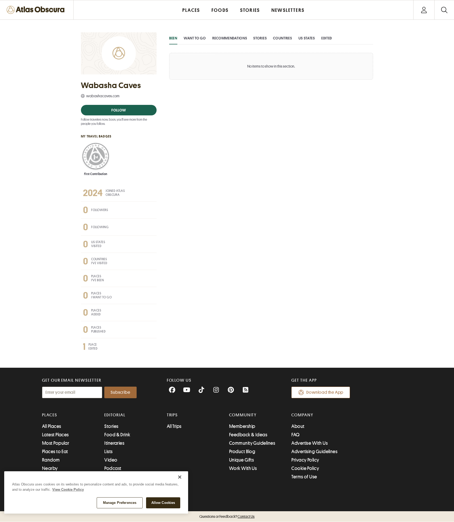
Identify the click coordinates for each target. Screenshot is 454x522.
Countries (282, 38)
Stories (260, 38)
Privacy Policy (305, 460)
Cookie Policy (305, 468)
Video (110, 460)
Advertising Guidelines (314, 451)
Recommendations (229, 38)
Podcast (112, 468)
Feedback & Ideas (248, 435)
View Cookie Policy (68, 490)
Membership (242, 426)
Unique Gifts (241, 460)
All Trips (174, 426)
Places (49, 415)
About (297, 426)
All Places (51, 426)
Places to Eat (55, 451)
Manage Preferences (119, 503)
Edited (326, 38)
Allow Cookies (163, 503)
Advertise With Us (309, 443)
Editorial (114, 415)
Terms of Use (304, 477)
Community (243, 415)
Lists (108, 451)
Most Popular (55, 443)
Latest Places (55, 435)
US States (306, 38)
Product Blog (242, 451)
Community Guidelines (252, 443)
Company (302, 415)
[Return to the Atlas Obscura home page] (37, 10)
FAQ (295, 435)
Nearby (50, 468)
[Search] (444, 10)
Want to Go (195, 38)
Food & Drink (117, 435)
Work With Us (243, 468)
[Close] (179, 477)
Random (51, 460)
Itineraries (114, 443)
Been (173, 38)
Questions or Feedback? (227, 516)
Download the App (324, 392)
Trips (172, 415)
